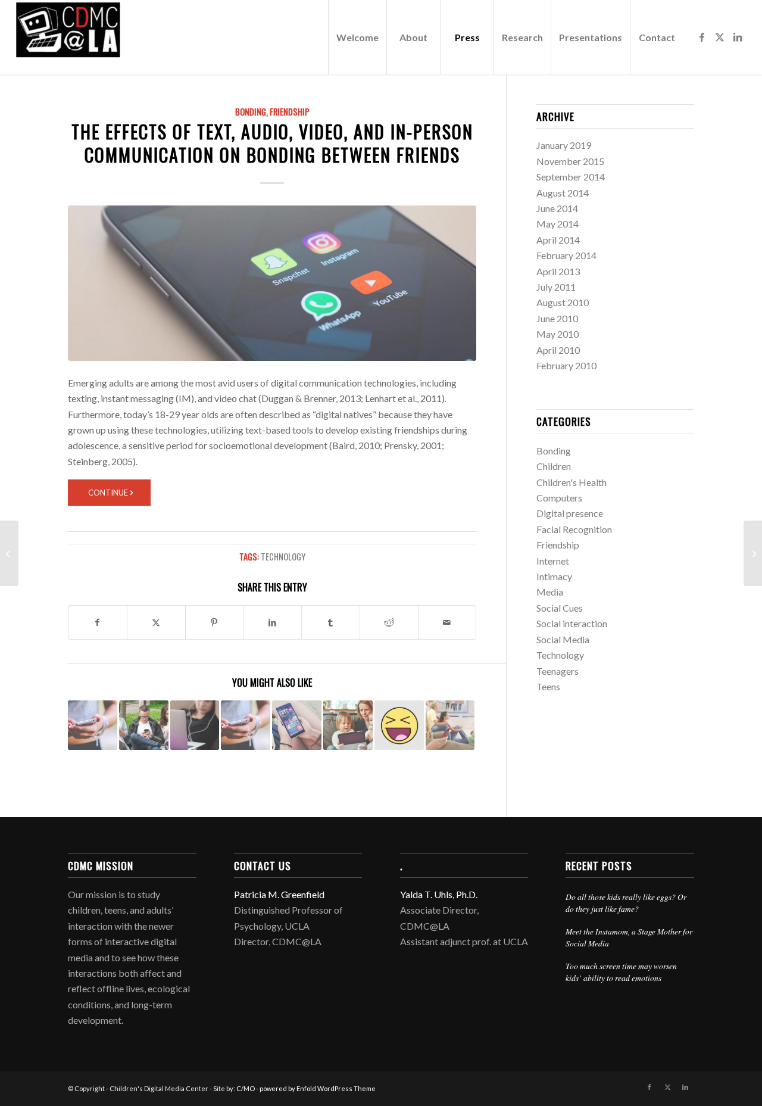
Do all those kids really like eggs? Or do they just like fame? (626, 902)
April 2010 (558, 350)
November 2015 (570, 161)
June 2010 (557, 318)
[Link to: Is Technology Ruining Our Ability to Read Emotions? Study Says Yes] (399, 725)
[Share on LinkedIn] (272, 622)
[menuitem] (357, 37)
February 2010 (566, 365)
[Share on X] (156, 622)
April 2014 (558, 239)
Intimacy (554, 576)
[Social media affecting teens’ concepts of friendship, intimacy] (753, 553)
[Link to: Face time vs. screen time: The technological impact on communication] (143, 725)
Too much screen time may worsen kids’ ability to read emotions (621, 971)
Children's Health (571, 482)
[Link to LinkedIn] (738, 37)
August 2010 (562, 302)
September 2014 (570, 176)
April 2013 (558, 271)
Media (549, 591)
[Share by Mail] (447, 622)
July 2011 (556, 286)
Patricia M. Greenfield (279, 894)
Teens (548, 686)
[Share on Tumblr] (331, 622)
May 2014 (557, 223)
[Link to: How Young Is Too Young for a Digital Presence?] (348, 725)
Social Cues (559, 607)
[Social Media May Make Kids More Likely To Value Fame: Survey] (9, 553)
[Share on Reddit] (389, 622)
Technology (283, 556)
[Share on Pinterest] (214, 622)
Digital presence (569, 513)
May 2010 (557, 333)
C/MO (245, 1088)
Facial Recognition (574, 529)
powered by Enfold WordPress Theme (318, 1088)
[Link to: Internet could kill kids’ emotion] (450, 725)
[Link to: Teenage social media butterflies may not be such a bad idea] (195, 725)
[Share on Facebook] (97, 622)
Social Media (562, 639)
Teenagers (557, 671)
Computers (559, 497)
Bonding (250, 111)
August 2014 (562, 192)
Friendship (290, 111)
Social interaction (571, 623)
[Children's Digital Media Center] (104, 37)
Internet (552, 560)
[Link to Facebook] (702, 37)
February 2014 (566, 255)
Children (553, 466)
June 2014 (557, 208)
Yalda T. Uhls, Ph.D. (438, 894)
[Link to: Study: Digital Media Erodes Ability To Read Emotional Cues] (92, 725)
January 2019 (563, 145)
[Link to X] (720, 37)
